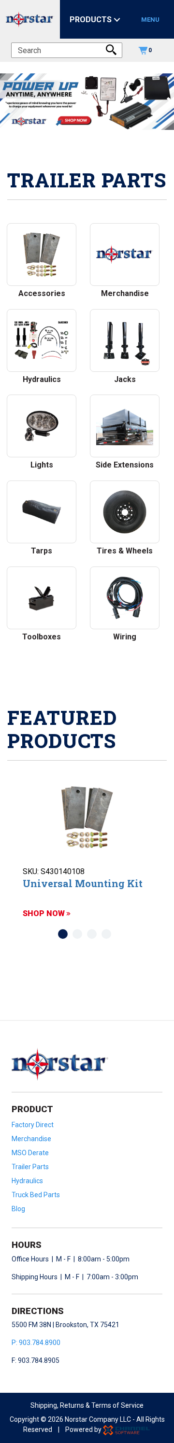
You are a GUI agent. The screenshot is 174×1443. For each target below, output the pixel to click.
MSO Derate (30, 1153)
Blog (18, 1209)
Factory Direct (33, 1125)
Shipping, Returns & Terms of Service (87, 1405)
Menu (150, 19)
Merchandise (31, 1139)
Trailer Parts (30, 1167)
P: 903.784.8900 (36, 1342)
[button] (4, 101)
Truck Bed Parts (36, 1195)
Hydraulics (27, 1181)
